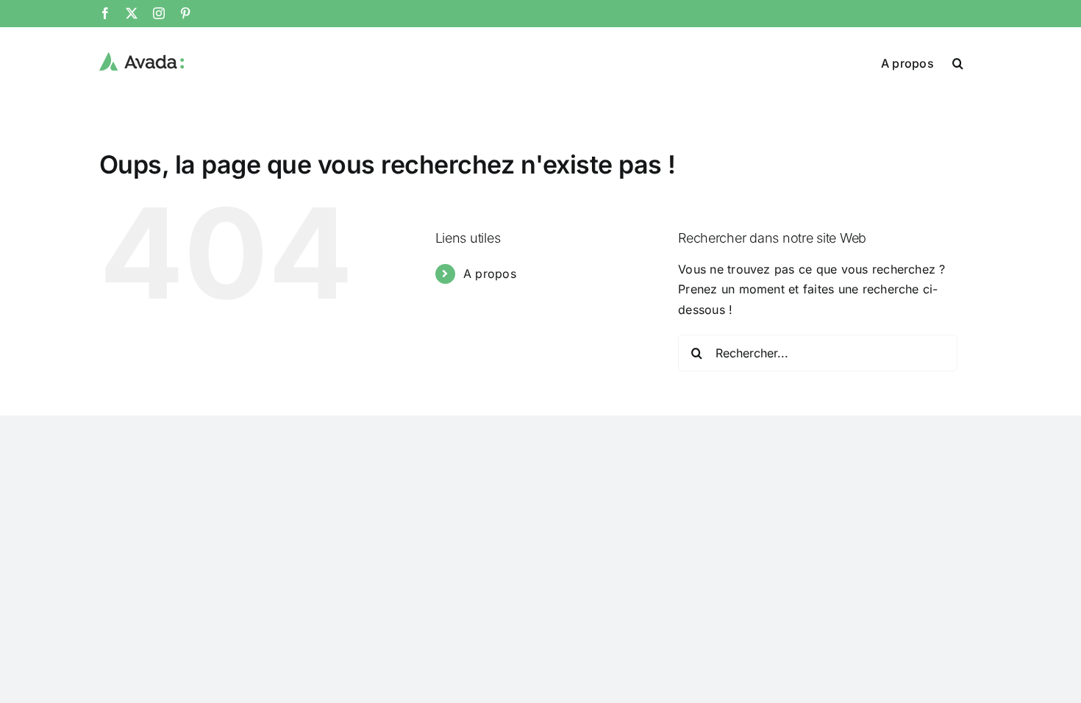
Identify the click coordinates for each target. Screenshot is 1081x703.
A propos (489, 273)
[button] (957, 61)
